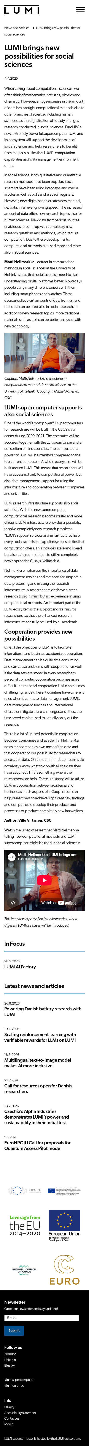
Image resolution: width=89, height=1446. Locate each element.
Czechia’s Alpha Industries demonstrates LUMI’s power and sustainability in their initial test (36, 1117)
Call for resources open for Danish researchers (38, 1089)
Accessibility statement (20, 1413)
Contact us (11, 1418)
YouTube (10, 1354)
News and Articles (17, 28)
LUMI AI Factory (20, 967)
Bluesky (9, 1365)
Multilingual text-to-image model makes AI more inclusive (37, 1063)
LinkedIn (10, 1360)
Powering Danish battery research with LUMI (42, 1012)
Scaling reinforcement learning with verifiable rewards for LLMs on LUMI (40, 1038)
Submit (14, 1330)
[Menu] (80, 10)
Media (8, 1424)
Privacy (9, 1407)
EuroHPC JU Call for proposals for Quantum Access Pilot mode (37, 1146)
